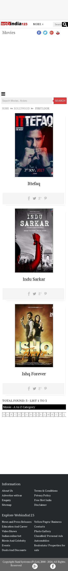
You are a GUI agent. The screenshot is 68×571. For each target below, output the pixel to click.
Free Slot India (42, 500)
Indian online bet (11, 536)
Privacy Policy (42, 495)
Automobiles (41, 540)
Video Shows (9, 531)
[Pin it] (45, 200)
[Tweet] (34, 200)
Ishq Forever (34, 374)
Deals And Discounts (14, 550)
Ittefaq (34, 183)
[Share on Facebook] (29, 200)
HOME (5, 108)
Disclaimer (40, 505)
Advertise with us (12, 495)
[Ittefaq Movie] (34, 176)
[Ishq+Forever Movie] (34, 366)
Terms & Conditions (46, 490)
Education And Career (14, 526)
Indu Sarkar (34, 279)
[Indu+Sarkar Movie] (34, 271)
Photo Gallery (42, 531)
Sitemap (7, 505)
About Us (7, 490)
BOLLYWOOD (22, 108)
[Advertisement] (34, 10)
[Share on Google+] (40, 200)
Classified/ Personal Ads (48, 536)
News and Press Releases (17, 521)
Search (60, 100)
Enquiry (6, 500)
